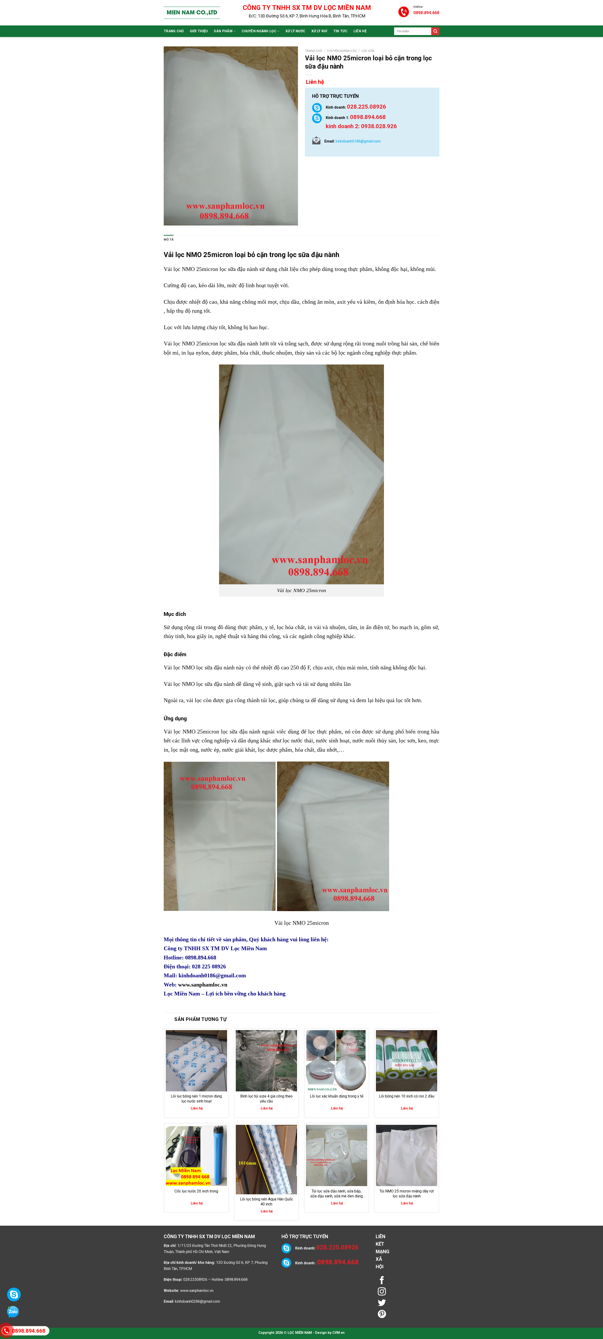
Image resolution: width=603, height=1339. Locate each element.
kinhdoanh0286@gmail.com (197, 1301)
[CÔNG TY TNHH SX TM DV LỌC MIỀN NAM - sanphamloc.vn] (192, 13)
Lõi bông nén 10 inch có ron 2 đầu (406, 1096)
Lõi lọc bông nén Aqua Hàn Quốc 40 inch (266, 1201)
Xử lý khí (319, 31)
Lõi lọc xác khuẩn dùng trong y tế (336, 1096)
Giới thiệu (199, 31)
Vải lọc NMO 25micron (198, 255)
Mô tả (169, 239)
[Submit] (435, 31)
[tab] (169, 239)
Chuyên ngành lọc (259, 31)
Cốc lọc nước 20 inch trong (196, 1191)
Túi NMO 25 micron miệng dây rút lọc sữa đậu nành (406, 1193)
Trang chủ (174, 31)
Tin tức (340, 31)
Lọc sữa (368, 51)
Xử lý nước (295, 31)
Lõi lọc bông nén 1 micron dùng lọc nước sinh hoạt (196, 1098)
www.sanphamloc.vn (202, 985)
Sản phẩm (223, 31)
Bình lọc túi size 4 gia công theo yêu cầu (266, 1098)
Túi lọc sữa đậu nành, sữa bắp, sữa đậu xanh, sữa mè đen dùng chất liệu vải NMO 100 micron (336, 1194)
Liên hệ (360, 31)
